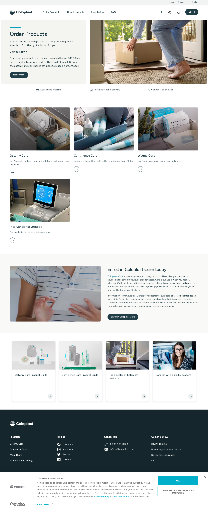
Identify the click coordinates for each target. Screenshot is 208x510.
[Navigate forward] (12, 172)
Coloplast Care (115, 276)
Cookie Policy (101, 496)
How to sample (75, 12)
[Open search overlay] (161, 12)
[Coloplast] (104, 423)
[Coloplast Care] (169, 12)
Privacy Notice (121, 496)
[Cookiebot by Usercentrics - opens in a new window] (17, 504)
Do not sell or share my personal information (178, 491)
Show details (42, 504)
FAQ (113, 12)
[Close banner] (205, 477)
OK (178, 480)
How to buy (97, 12)
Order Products (51, 12)
